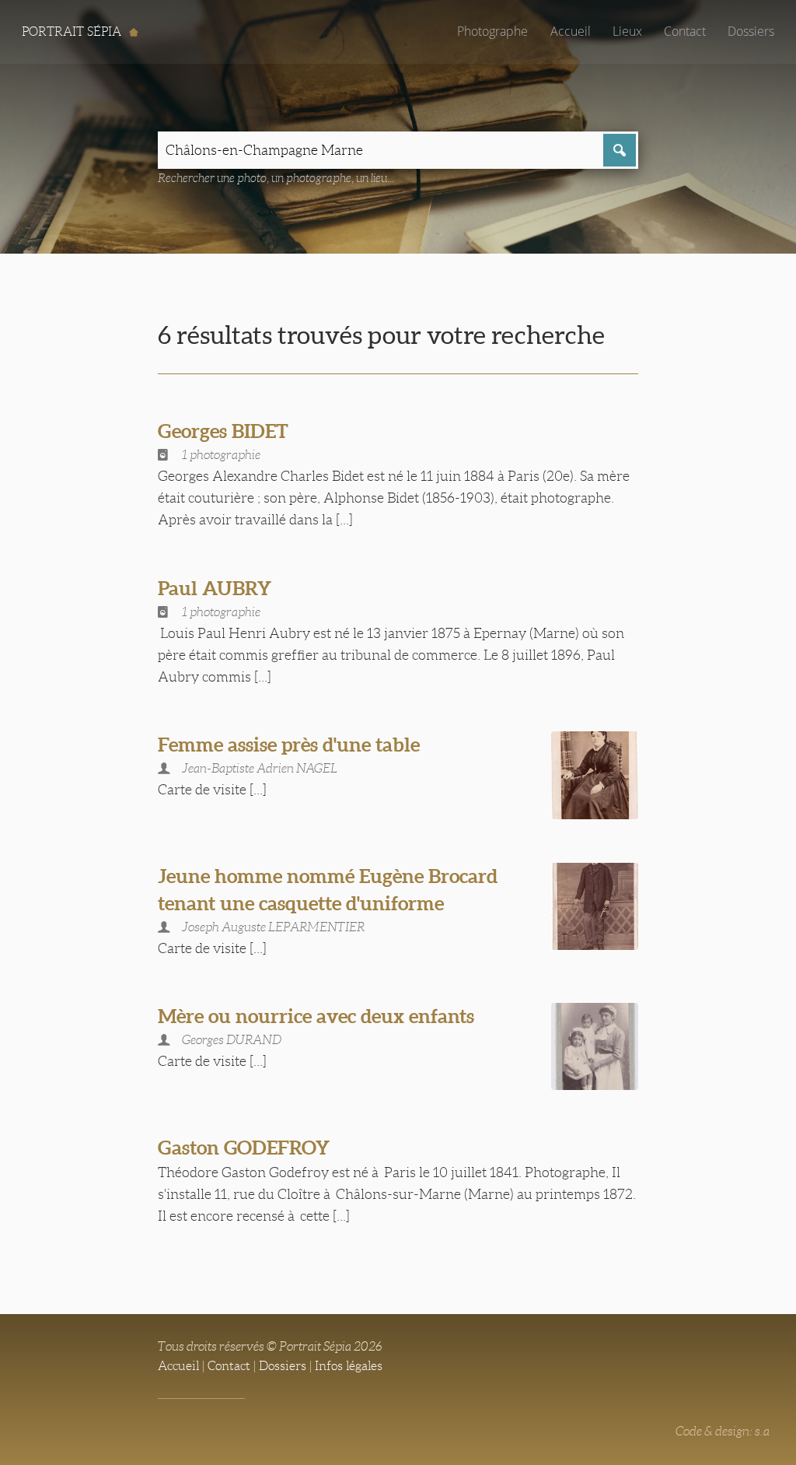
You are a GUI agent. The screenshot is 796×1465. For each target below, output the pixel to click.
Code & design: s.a (723, 1431)
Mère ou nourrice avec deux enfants (316, 1016)
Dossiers (751, 31)
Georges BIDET (223, 431)
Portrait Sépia (73, 31)
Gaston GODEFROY (244, 1147)
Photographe (492, 31)
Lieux (627, 31)
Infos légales (348, 1365)
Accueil (570, 31)
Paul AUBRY (214, 588)
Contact (685, 31)
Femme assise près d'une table (289, 744)
